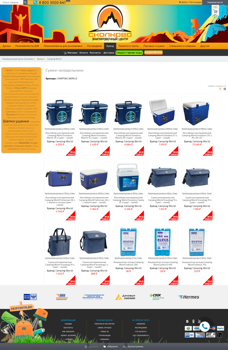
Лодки (28, 85)
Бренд (110, 45)
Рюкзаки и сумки (154, 45)
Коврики (20, 85)
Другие (204, 45)
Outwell (16, 70)
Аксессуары (26, 70)
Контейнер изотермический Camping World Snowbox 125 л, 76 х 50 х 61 (197, 135)
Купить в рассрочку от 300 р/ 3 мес (94, 258)
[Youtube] (199, 321)
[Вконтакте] (187, 321)
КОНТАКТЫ (68, 327)
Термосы (11, 114)
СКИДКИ (68, 324)
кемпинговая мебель (14, 124)
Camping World (54, 59)
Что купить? (141, 331)
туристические (27, 149)
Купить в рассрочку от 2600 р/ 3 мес (163, 129)
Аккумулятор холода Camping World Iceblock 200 (128, 263)
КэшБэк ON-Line (153, 52)
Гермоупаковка (12, 79)
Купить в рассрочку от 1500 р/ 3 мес (60, 129)
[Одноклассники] (193, 321)
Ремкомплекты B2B (27, 45)
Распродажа (94, 45)
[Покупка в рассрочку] (219, 336)
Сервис (68, 339)
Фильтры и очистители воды (21, 117)
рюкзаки (8, 145)
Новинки (104, 339)
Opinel (9, 70)
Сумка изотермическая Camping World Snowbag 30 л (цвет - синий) (59, 264)
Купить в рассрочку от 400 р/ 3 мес (162, 193)
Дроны (6, 45)
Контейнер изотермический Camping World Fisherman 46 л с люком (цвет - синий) (94, 200)
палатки (24, 142)
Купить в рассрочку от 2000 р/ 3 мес (94, 193)
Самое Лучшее (105, 327)
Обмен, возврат (68, 335)
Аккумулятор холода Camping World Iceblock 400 (163, 263)
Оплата (83, 53)
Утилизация (104, 335)
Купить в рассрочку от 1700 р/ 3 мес (128, 129)
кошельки (10, 136)
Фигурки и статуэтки (26, 114)
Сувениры (11, 111)
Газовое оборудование (14, 76)
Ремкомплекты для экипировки (63, 45)
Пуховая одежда (12, 99)
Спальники (30, 105)
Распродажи (141, 327)
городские (35, 121)
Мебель (10, 88)
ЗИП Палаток (26, 79)
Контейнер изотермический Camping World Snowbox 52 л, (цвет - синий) (162, 135)
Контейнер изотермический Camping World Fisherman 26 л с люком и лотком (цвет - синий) (60, 201)
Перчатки (33, 97)
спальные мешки (23, 145)
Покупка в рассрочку (105, 324)
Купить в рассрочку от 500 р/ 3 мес (60, 258)
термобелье (13, 148)
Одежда (32, 88)
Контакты (95, 53)
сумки (35, 146)
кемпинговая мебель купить (21, 131)
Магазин (72, 52)
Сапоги (33, 102)
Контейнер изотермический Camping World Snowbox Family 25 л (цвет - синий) (128, 200)
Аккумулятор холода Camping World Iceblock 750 (197, 263)
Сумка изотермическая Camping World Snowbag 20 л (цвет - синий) (197, 200)
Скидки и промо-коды (129, 52)
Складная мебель (15, 105)
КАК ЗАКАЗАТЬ (68, 331)
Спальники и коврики (182, 45)
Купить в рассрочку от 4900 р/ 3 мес (197, 129)
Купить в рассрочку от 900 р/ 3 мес (94, 129)
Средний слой (31, 108)
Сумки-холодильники (26, 111)
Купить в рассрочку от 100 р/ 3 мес (162, 258)
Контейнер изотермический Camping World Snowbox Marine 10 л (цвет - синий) (94, 135)
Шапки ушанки (16, 121)
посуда (33, 142)
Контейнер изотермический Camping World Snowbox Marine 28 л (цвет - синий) (128, 135)
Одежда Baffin (16, 91)
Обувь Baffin (21, 87)
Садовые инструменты (17, 102)
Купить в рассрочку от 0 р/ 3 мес (128, 258)
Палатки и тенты (129, 45)
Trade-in (105, 331)
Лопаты (35, 85)
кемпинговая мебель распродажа (21, 133)
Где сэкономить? (141, 335)
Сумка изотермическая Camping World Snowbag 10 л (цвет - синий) (162, 200)
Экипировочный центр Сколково (17, 59)
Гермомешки (33, 76)
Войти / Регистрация (192, 2)
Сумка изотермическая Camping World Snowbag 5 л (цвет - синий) (94, 264)
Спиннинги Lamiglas (14, 108)
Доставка (108, 52)
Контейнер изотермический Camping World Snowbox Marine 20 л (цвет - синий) (60, 135)
